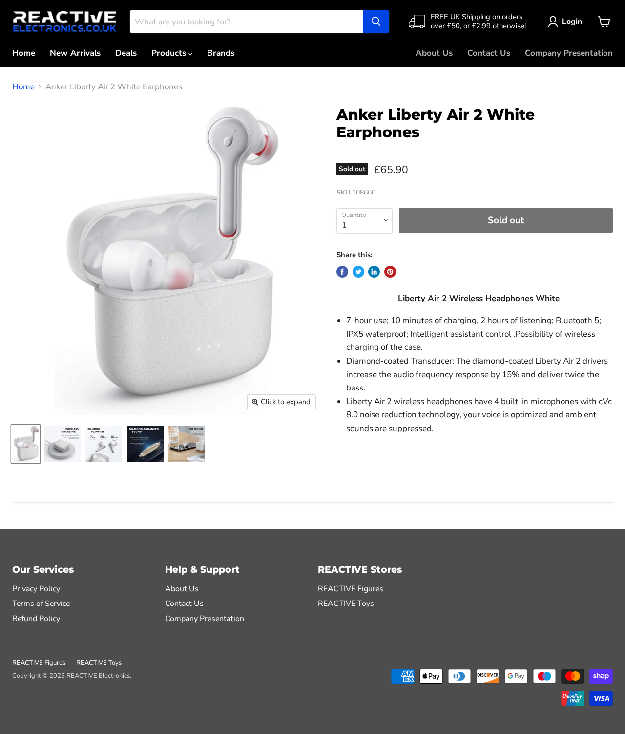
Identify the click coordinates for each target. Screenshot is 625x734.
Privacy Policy (36, 588)
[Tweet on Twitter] (358, 272)
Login (572, 21)
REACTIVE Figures (350, 588)
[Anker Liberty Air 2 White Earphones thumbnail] (25, 444)
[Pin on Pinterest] (390, 272)
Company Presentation (569, 53)
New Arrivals (75, 53)
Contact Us (488, 53)
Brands (220, 53)
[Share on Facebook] (342, 272)
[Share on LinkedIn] (374, 272)
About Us (434, 53)
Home (23, 53)
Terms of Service (41, 603)
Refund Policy (36, 618)
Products (169, 53)
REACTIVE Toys (346, 603)
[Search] (376, 21)
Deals (126, 53)
